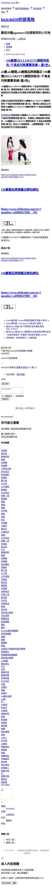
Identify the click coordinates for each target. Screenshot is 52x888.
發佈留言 (5, 399)
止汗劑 (4, 484)
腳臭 (3, 460)
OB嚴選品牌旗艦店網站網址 (20, 189)
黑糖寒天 (5, 652)
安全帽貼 (5, 475)
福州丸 (4, 529)
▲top (3, 379)
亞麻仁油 (5, 595)
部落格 (9, 47)
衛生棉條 (5, 765)
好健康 (4, 588)
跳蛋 (3, 753)
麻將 (3, 735)
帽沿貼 (4, 454)
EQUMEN (5, 785)
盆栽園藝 (5, 622)
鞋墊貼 (4, 490)
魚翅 (3, 535)
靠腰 (3, 637)
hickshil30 (5, 353)
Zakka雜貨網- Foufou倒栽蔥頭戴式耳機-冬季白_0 (27, 320)
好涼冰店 (5, 472)
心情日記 (22, 39)
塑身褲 (4, 782)
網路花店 (5, 672)
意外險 (4, 610)
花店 (3, 669)
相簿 (8, 44)
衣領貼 (4, 451)
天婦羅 (4, 523)
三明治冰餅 (6, 469)
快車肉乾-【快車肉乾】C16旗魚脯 (21, 338)
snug (3, 549)
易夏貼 (4, 478)
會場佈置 (5, 678)
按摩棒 (4, 750)
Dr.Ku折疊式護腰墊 (9, 631)
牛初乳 (4, 601)
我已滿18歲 (6, 883)
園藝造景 (5, 619)
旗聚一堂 (5, 496)
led (2, 702)
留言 (25, 367)
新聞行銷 (5, 776)
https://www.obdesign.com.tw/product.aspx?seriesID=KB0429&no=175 (18, 176)
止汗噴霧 (5, 487)
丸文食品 (5, 493)
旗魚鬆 (4, 499)
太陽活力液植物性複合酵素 (13, 649)
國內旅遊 (21, 374)
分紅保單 (5, 616)
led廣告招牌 (6, 696)
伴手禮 (4, 511)
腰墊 (3, 640)
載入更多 (5, 384)
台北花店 (5, 681)
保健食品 (5, 591)
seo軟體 (4, 661)
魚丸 (3, 520)
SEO (3, 666)
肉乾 (3, 517)
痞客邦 (19, 367)
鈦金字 (4, 708)
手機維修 (5, 759)
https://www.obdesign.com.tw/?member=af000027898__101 (21, 210)
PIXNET (12, 850)
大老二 (4, 738)
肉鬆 (3, 505)
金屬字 (4, 693)
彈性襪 (4, 726)
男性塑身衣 (6, 115)
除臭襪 (4, 463)
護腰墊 (4, 643)
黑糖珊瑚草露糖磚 (9, 655)
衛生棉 (4, 762)
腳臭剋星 (5, 457)
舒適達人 (5, 768)
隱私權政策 (45, 850)
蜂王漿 (4, 598)
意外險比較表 (7, 613)
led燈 (3, 699)
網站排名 (5, 664)
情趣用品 (5, 747)
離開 (14, 883)
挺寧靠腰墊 (6, 634)
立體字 (4, 687)
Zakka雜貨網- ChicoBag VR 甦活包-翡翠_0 (24, 323)
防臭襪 (4, 466)
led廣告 (4, 705)
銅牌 (3, 690)
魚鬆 (3, 502)
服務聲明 (27, 853)
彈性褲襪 (5, 732)
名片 (8, 50)
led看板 (4, 711)
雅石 (3, 625)
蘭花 (3, 628)
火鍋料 (4, 526)
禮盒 (3, 508)
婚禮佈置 (5, 675)
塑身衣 (4, 779)
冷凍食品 (5, 532)
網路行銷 (5, 771)
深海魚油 (5, 604)
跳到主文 (5, 26)
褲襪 (3, 729)
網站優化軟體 (7, 658)
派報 (3, 684)
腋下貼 (4, 481)
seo (2, 773)
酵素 (3, 607)
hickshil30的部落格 (18, 19)
